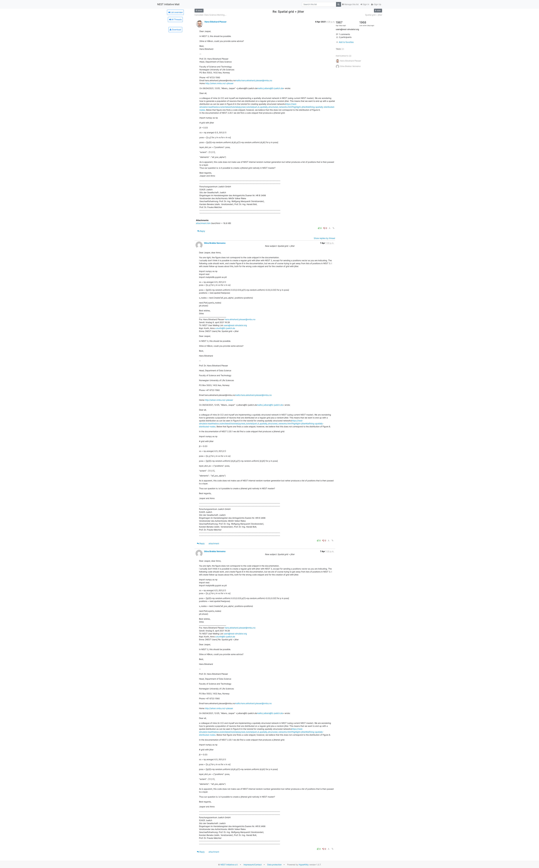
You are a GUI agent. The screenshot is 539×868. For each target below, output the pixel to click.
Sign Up (377, 4)
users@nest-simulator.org (235, 325)
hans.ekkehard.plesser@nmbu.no (240, 319)
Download (176, 29)
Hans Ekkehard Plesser (216, 21)
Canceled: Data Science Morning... (210, 15)
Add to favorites (346, 42)
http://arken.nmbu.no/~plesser (219, 83)
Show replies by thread (324, 238)
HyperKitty (304, 864)
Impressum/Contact (253, 864)
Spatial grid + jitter (373, 15)
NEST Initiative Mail (168, 4)
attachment (214, 543)
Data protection (274, 864)
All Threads (176, 19)
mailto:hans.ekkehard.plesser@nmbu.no (253, 80)
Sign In (365, 4)
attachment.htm (203, 223)
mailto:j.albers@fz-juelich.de (270, 88)
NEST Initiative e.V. (229, 864)
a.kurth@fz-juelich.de (225, 328)
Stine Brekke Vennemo (215, 243)
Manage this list (351, 4)
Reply (202, 231)
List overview (176, 12)
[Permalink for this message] (333, 228)
